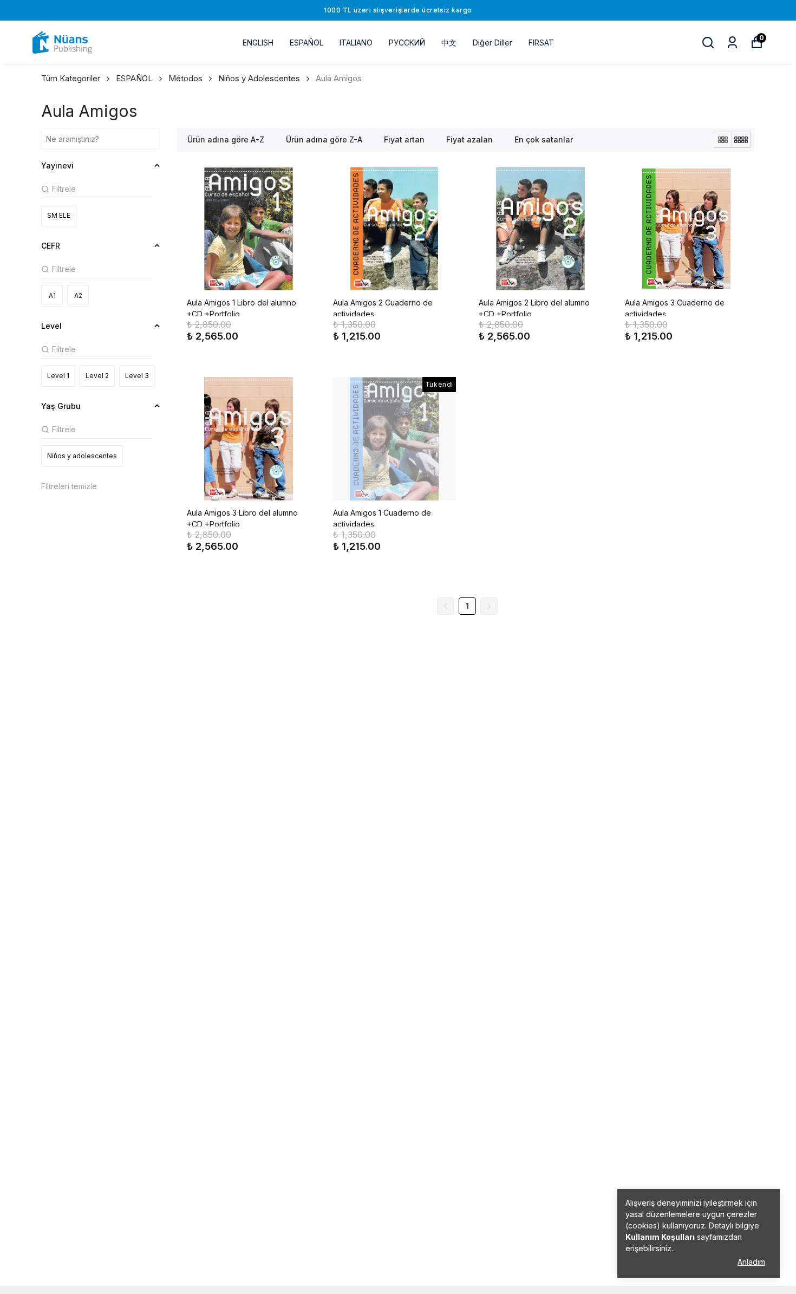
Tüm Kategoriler (70, 78)
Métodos (185, 78)
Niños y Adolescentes (259, 78)
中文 (448, 42)
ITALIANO (356, 42)
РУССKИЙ (407, 42)
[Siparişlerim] (732, 42)
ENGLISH (258, 42)
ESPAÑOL (306, 42)
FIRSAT (541, 42)
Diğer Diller (492, 42)
